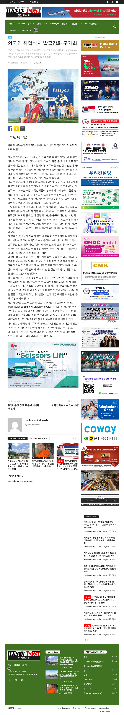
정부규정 (12, 30)
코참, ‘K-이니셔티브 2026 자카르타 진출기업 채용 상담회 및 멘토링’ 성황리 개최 (100, 569)
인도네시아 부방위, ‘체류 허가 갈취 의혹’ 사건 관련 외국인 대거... (68, 687)
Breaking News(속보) (93, 693)
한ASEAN (88, 684)
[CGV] (100, 500)
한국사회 (87, 689)
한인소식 (65, 23)
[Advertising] (43, 365)
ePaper (21, 23)
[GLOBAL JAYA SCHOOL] (100, 361)
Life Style (54, 23)
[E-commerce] (100, 223)
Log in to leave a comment (20, 481)
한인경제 (75, 23)
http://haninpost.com (32, 425)
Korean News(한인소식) (41, 458)
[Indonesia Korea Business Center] (100, 109)
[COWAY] (100, 433)
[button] (114, 27)
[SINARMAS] (100, 337)
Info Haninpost (64, 708)
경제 (39, 23)
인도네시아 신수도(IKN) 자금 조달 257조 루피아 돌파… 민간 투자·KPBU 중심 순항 (18, 465)
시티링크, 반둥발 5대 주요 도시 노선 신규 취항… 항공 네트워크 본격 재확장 (99, 540)
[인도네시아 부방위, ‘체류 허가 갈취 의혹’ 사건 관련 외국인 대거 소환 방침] (43, 451)
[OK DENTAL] (100, 152)
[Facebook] (107, 2)
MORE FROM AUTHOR (38, 438)
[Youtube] (117, 2)
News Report (105, 711)
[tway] (100, 66)
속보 (11, 23)
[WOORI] (100, 176)
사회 (45, 23)
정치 (29, 23)
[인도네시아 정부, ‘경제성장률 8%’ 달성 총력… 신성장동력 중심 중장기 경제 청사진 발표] (67, 451)
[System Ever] (100, 199)
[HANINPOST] (100, 385)
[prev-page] (73, 438)
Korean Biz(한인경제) (93, 666)
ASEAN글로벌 (91, 23)
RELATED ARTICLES (17, 438)
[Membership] (100, 45)
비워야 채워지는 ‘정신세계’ (64, 405)
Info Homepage (89, 708)
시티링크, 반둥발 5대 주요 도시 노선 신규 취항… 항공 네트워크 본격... (69, 674)
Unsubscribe (104, 708)
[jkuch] (100, 480)
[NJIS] (100, 409)
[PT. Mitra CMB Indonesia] (100, 270)
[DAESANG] (100, 456)
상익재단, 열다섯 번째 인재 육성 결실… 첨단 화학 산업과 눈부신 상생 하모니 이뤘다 (100, 584)
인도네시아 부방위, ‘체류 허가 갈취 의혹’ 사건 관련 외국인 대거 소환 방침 (43, 464)
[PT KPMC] (100, 128)
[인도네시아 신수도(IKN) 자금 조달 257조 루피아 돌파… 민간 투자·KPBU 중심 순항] (18, 451)
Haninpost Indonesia (18, 63)
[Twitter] (112, 2)
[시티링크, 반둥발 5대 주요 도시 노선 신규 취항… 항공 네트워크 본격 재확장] (52, 674)
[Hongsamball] (100, 90)
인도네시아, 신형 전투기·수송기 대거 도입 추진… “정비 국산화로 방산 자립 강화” (100, 628)
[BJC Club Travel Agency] (100, 313)
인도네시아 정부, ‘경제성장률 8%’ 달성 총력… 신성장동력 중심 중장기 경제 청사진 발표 (67, 465)
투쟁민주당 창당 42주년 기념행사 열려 (23, 407)
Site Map (76, 708)
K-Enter (25, 30)
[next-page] (76, 438)
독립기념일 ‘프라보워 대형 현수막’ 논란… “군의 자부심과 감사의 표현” (100, 614)
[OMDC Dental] (100, 246)
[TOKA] (100, 292)
